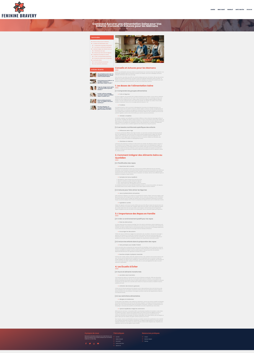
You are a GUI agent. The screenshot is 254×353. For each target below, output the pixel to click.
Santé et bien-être (240, 9)
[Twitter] (90, 343)
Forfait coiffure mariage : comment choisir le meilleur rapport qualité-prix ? (105, 95)
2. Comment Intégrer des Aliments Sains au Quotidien (102, 49)
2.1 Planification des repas (99, 51)
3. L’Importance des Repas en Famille (100, 54)
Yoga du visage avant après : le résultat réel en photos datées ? (105, 88)
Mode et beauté (221, 9)
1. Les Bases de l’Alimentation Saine (100, 43)
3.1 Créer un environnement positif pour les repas (102, 56)
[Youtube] (98, 343)
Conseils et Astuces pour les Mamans (100, 41)
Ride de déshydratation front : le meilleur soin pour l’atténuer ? (105, 101)
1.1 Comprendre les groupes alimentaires (102, 45)
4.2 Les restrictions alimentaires (100, 63)
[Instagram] (94, 343)
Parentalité (230, 9)
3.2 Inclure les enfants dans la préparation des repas (102, 58)
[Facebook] (86, 343)
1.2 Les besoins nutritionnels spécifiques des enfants (102, 47)
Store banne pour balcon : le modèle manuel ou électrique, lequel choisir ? (105, 82)
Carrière (213, 9)
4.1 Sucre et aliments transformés (100, 62)
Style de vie (249, 9)
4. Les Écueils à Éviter (97, 60)
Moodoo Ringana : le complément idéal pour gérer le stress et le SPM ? (104, 108)
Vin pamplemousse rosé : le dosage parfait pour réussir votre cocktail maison (105, 75)
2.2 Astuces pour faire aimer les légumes (102, 52)
